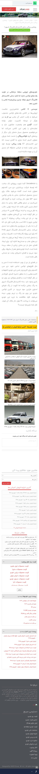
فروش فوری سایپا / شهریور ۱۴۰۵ (27, 510)
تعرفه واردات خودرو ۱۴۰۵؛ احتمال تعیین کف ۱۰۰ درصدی (21, 381)
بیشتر (19, 590)
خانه (36, 20)
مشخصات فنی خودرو (30, 730)
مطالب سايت (29, 20)
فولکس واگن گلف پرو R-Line (28, 613)
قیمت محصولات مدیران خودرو (19, 579)
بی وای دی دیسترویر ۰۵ (29, 623)
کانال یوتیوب (33, 747)
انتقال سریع (6, 483)
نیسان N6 (33, 607)
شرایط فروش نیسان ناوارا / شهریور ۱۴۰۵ (26, 503)
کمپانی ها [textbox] (33, 475)
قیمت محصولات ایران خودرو (19, 566)
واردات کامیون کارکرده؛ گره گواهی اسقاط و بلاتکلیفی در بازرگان (20, 357)
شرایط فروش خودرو (31, 733)
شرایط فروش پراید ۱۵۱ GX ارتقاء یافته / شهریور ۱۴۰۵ (19, 426)
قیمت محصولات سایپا (19, 569)
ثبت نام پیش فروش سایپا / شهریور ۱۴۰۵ (25, 644)
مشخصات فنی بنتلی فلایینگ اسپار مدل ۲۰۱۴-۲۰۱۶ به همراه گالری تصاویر (19, 320)
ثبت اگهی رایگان (8, 9)
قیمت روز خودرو (32, 716)
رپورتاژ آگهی (33, 751)
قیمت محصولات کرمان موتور (19, 575)
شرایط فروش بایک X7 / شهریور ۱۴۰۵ (26, 517)
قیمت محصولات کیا (19, 582)
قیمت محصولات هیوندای (19, 585)
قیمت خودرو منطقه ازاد (30, 726)
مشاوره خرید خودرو (31, 740)
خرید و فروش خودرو (31, 744)
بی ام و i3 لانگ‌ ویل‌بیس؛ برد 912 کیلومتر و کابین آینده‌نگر (19, 555)
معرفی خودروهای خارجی (16, 20)
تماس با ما (34, 758)
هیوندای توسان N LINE (30, 610)
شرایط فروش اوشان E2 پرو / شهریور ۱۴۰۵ (25, 513)
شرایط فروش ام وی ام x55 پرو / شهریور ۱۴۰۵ (24, 496)
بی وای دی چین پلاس (30, 617)
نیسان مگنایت (32, 620)
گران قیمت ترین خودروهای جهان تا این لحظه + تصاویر (20, 548)
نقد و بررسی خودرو (31, 737)
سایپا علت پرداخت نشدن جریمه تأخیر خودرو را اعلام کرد (21, 657)
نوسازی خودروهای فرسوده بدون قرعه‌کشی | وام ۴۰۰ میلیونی (20, 651)
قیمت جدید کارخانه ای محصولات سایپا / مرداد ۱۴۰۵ (22, 648)
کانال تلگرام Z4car (31, 723)
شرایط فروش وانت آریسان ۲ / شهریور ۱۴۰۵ (25, 524)
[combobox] (19, 475)
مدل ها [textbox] (34, 479)
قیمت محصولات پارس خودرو (19, 572)
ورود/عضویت (33, 754)
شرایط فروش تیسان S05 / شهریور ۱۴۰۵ (26, 507)
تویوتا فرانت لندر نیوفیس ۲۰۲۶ (28, 601)
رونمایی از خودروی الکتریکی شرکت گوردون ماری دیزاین (19, 542)
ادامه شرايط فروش (20, 527)
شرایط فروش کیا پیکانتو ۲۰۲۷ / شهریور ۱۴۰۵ (24, 520)
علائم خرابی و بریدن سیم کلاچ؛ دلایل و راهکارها (21, 404)
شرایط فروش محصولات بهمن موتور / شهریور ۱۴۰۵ (23, 667)
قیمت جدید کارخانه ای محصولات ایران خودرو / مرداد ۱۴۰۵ (21, 654)
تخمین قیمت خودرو (31, 720)
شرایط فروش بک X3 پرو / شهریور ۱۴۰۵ (26, 500)
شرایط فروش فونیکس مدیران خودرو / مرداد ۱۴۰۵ (23, 660)
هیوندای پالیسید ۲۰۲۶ (30, 604)
